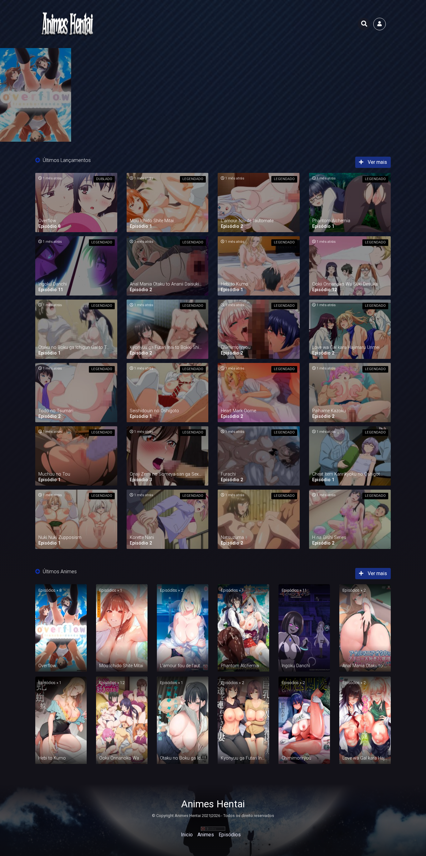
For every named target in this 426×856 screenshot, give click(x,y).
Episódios (230, 835)
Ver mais (376, 162)
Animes (205, 835)
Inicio (187, 835)
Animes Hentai (213, 804)
